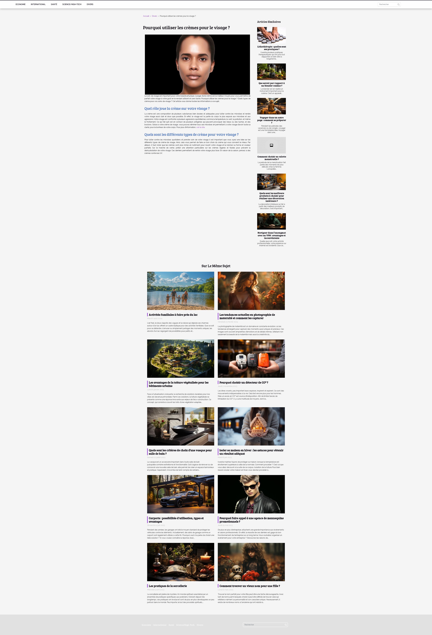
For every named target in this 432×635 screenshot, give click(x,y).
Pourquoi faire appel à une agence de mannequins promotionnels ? (251, 519)
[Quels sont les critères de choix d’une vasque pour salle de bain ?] (180, 426)
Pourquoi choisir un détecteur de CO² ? (243, 382)
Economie (20, 4)
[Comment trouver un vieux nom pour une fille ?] (251, 562)
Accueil (146, 16)
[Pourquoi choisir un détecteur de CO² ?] (251, 358)
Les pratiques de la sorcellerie (168, 586)
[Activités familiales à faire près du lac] (180, 291)
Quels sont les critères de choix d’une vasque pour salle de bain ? (180, 451)
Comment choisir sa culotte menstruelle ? (271, 158)
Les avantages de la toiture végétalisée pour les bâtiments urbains (178, 384)
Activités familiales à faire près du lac (173, 314)
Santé (54, 4)
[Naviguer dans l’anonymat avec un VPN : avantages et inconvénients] (271, 221)
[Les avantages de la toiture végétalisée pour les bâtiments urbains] (180, 358)
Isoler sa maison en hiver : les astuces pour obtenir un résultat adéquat (251, 451)
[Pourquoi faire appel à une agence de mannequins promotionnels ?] (251, 494)
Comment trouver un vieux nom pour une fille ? (249, 586)
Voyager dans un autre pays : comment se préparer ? (271, 120)
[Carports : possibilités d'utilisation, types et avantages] (180, 494)
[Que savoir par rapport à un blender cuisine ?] (271, 72)
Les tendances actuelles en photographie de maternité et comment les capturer (247, 316)
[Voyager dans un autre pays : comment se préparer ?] (271, 106)
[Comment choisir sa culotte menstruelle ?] (271, 145)
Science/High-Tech (71, 4)
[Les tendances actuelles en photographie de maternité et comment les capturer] (251, 291)
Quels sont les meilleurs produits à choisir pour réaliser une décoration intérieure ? (271, 197)
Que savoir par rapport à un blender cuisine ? (272, 84)
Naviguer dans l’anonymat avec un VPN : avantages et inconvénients (272, 235)
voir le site (200, 127)
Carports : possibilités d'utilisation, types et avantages (176, 519)
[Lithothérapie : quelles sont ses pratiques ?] (271, 35)
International (38, 4)
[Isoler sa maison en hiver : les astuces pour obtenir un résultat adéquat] (251, 426)
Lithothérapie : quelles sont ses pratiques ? (271, 48)
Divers (90, 4)
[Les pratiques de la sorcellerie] (180, 562)
